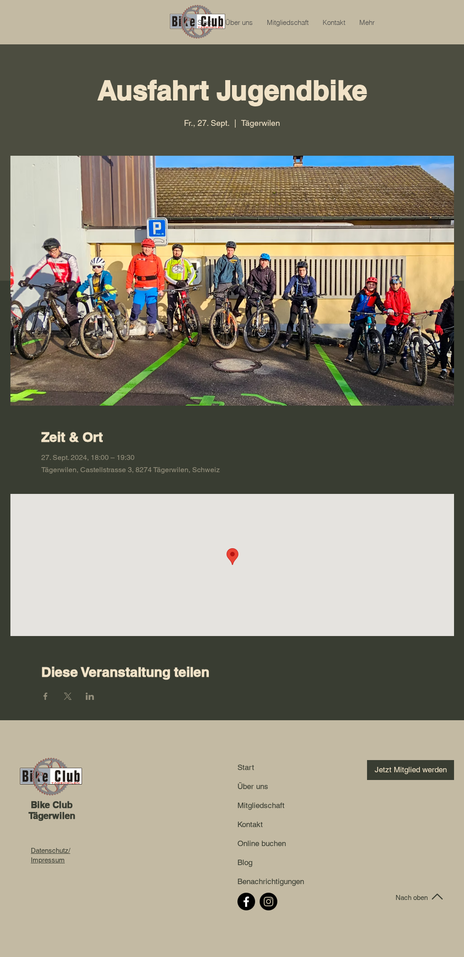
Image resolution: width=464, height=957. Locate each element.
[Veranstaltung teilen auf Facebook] (45, 696)
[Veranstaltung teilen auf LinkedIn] (90, 696)
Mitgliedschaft (261, 805)
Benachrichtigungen (261, 881)
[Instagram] (268, 901)
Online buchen (261, 843)
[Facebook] (246, 901)
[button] (333, 22)
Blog (244, 862)
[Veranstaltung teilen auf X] (67, 696)
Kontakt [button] (250, 824)
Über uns (252, 786)
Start (245, 767)
